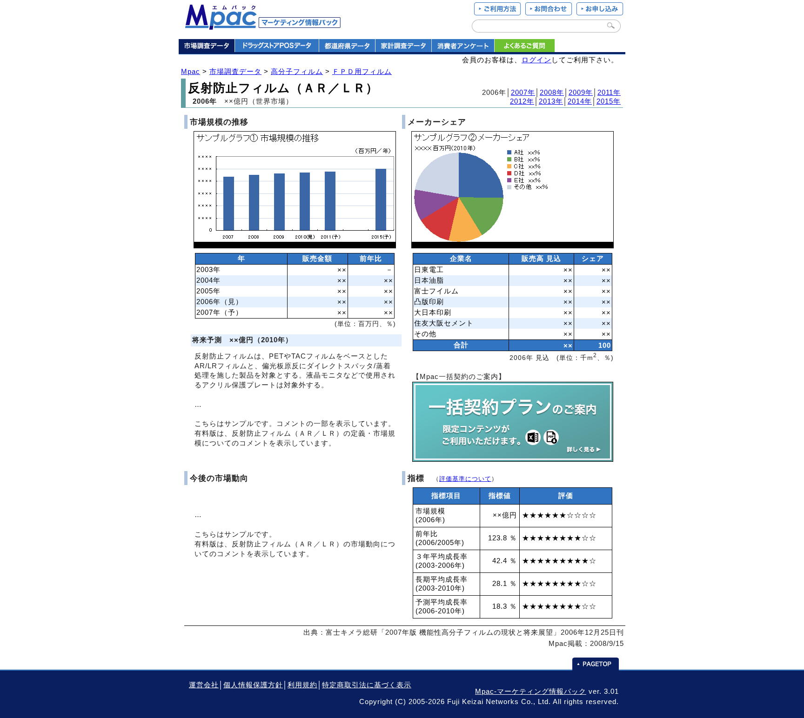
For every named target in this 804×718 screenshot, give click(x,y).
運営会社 (204, 685)
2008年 (552, 92)
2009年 (581, 92)
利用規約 (302, 685)
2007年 (523, 92)
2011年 (609, 92)
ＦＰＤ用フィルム (362, 71)
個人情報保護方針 (253, 685)
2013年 (551, 101)
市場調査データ (235, 71)
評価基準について (465, 478)
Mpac (190, 71)
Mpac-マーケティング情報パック (530, 691)
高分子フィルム (297, 71)
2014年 (580, 101)
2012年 (522, 101)
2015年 (608, 101)
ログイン (536, 60)
